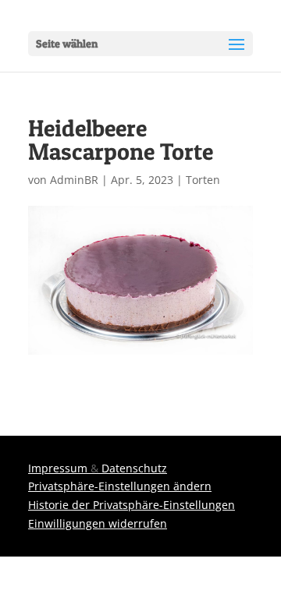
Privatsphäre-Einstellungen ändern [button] (120, 486)
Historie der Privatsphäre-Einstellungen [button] (131, 504)
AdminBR (74, 179)
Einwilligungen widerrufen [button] (97, 523)
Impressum (57, 468)
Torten (203, 179)
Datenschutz (134, 468)
